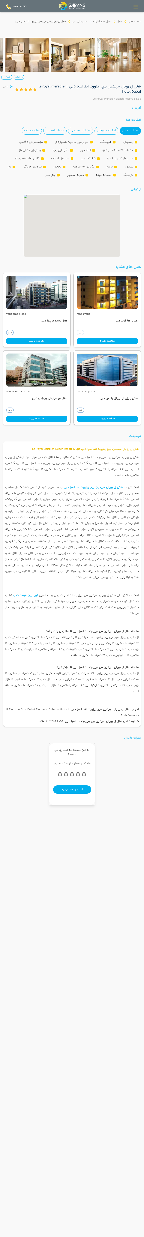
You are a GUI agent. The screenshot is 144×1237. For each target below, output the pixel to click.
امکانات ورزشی (106, 130)
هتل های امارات (102, 21)
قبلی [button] (17, 77)
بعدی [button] (7, 77)
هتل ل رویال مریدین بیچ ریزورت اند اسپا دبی (93, 487)
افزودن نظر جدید (72, 789)
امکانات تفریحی (80, 130)
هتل (119, 21)
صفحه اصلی (134, 22)
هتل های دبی (80, 21)
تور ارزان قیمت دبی (25, 595)
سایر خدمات (31, 130)
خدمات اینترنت (55, 130)
